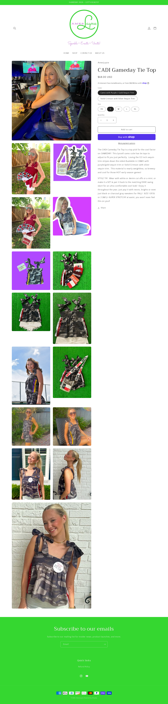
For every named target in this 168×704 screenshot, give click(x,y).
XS (102, 109)
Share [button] (103, 208)
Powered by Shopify (90, 698)
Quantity (101, 115)
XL (135, 109)
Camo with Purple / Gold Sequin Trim (117, 93)
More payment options (126, 143)
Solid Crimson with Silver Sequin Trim (118, 99)
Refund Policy (84, 667)
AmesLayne (79, 698)
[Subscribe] (104, 644)
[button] (15, 28)
